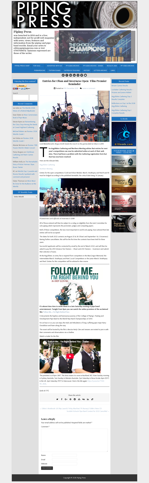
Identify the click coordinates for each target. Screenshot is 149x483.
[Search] (33, 97)
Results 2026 (112, 66)
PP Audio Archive (72, 66)
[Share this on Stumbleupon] (79, 399)
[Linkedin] (74, 75)
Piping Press (22, 32)
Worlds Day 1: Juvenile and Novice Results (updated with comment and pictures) (25, 174)
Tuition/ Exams (54, 70)
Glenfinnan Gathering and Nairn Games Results (23, 155)
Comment (45, 427)
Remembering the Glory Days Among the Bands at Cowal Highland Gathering (25, 124)
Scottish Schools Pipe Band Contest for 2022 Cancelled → (88, 411)
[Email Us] (85, 75)
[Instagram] (78, 75)
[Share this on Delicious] (92, 399)
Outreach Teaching (72, 70)
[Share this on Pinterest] (70, 399)
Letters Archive (100, 70)
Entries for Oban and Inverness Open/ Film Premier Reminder (74, 82)
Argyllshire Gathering (47, 165)
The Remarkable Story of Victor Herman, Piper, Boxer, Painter (25, 164)
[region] (95, 46)
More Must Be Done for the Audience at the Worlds (24, 183)
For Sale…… (38, 66)
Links (113, 70)
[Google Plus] (70, 75)
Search (15, 93)
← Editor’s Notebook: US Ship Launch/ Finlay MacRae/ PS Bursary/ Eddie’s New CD (71, 409)
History (87, 70)
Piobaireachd (39, 70)
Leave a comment (88, 88)
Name (43, 455)
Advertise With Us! (54, 66)
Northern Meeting (46, 169)
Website (44, 464)
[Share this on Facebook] (61, 399)
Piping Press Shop (22, 66)
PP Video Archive (127, 66)
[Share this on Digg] (83, 399)
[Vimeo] (81, 75)
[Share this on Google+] (66, 399)
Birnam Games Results (120, 86)
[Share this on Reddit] (74, 399)
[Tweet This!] (57, 399)
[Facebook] (66, 75)
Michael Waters (18, 131)
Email (43, 460)
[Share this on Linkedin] (88, 399)
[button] (95, 46)
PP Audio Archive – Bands (93, 66)
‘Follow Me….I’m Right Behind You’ (56, 312)
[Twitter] (63, 75)
